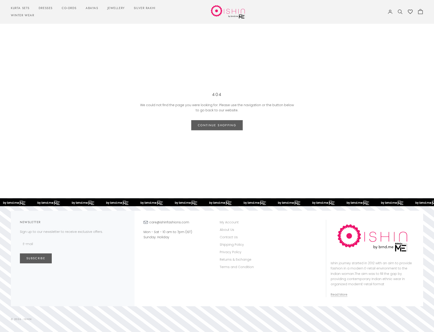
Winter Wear (22, 15)
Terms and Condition (237, 267)
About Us (227, 229)
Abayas (92, 8)
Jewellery (116, 8)
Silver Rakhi (145, 8)
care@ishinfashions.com (169, 222)
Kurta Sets (20, 8)
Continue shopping (217, 125)
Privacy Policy (230, 252)
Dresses (46, 8)
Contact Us (229, 237)
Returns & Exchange (235, 259)
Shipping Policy (232, 244)
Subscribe (35, 258)
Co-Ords (69, 8)
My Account (229, 222)
